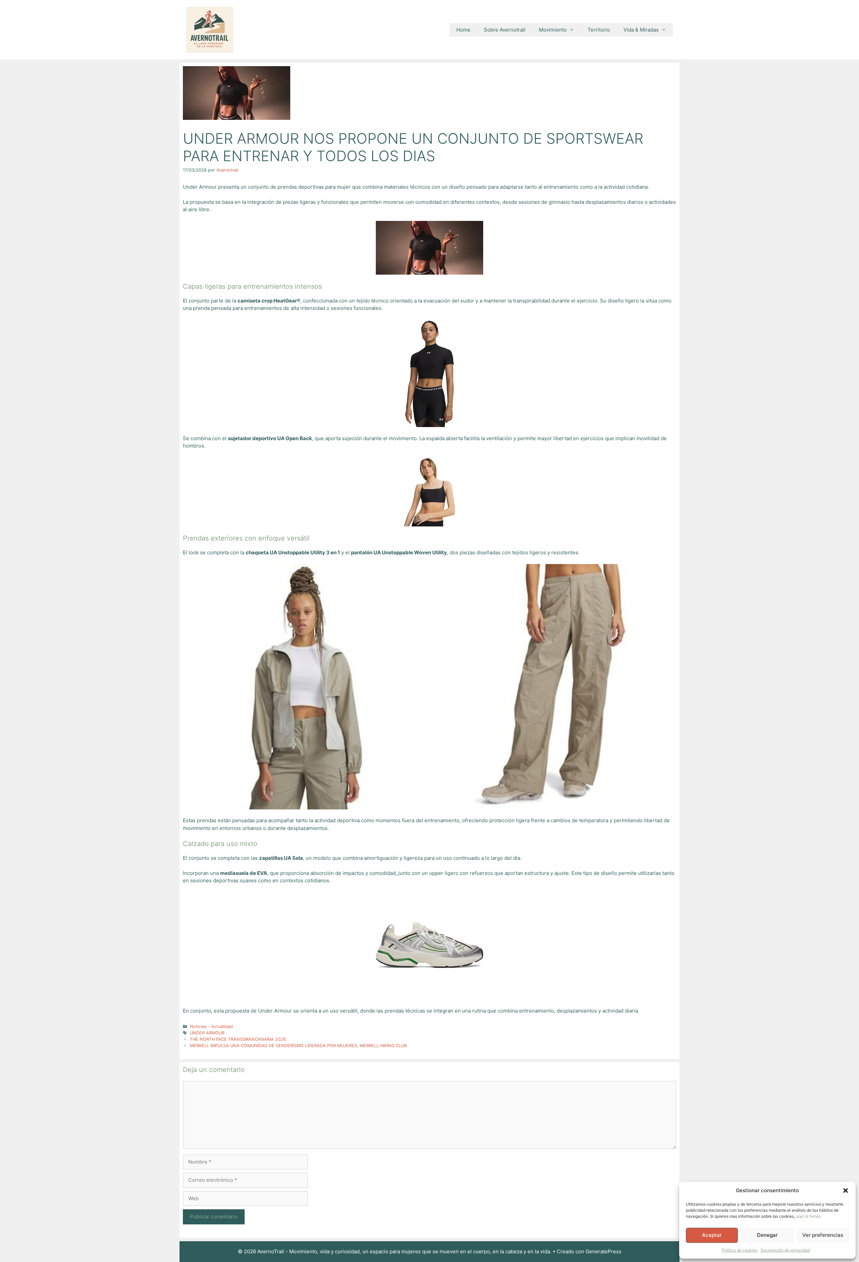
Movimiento (553, 30)
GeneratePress (603, 1251)
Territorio (599, 30)
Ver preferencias (822, 1235)
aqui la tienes (808, 1216)
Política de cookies (739, 1250)
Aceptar (712, 1235)
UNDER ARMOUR (207, 1032)
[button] (845, 1190)
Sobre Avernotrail (504, 30)
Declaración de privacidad (785, 1250)
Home (463, 30)
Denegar (767, 1235)
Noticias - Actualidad (211, 1026)
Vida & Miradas (641, 30)
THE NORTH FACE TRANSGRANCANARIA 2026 (238, 1039)
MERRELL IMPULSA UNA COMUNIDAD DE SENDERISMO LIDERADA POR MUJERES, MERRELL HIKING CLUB (298, 1045)
